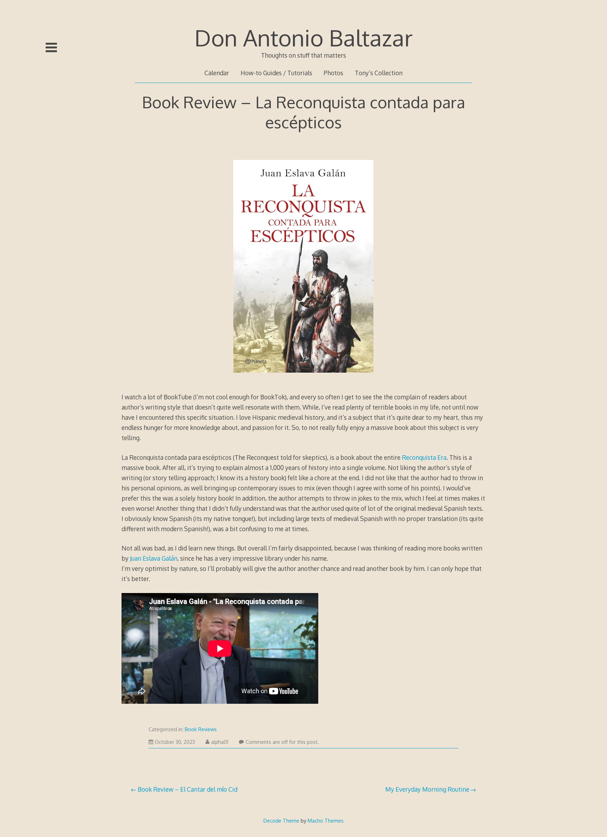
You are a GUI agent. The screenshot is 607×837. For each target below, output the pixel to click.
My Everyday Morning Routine (427, 789)
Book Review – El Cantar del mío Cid (187, 789)
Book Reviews (201, 729)
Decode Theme (281, 820)
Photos (333, 73)
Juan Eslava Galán (153, 558)
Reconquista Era (424, 457)
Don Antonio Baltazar (304, 37)
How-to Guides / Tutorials (276, 73)
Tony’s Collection (379, 73)
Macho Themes (326, 820)
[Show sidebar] (51, 47)
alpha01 (219, 742)
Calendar (216, 73)
